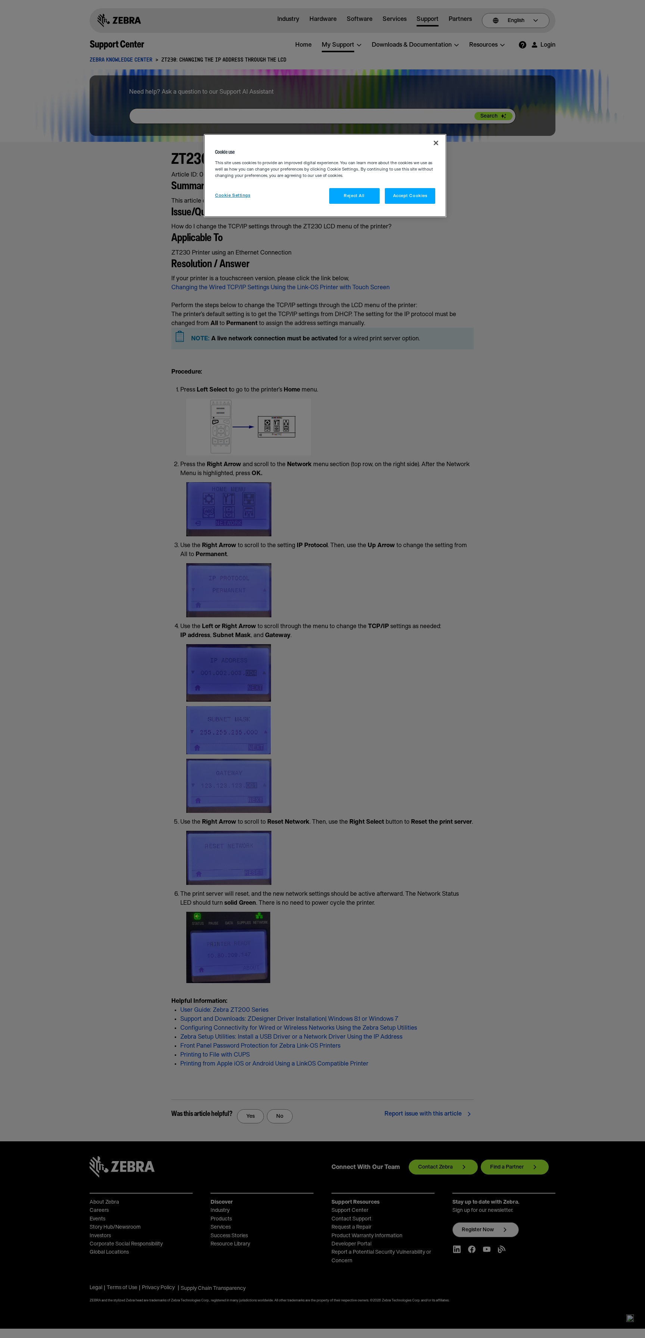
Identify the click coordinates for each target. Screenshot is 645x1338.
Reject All (354, 196)
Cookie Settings (232, 195)
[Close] (436, 143)
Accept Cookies (410, 196)
